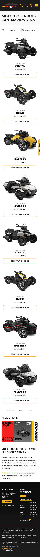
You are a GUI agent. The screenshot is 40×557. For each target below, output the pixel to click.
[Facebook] (30, 520)
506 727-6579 (9, 505)
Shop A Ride (15, 546)
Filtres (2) (12, 30)
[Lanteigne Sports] (10, 5)
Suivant (30, 410)
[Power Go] (20, 549)
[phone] (26, 5)
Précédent (10, 410)
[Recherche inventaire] (21, 5)
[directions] (31, 5)
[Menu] (36, 5)
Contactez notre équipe (9, 473)
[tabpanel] (28, 510)
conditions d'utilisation (20, 537)
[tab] (23, 496)
